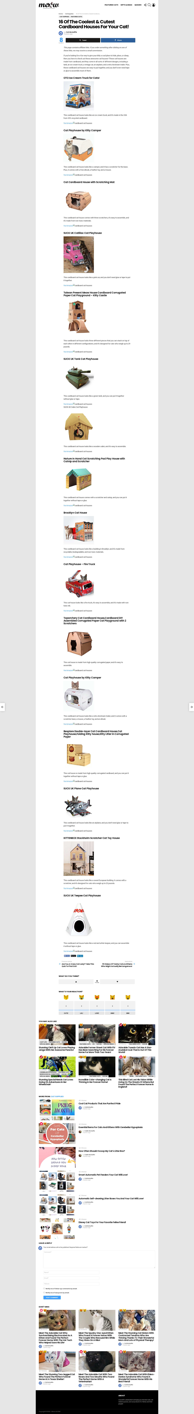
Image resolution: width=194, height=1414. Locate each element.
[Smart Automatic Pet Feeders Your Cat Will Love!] (57, 1181)
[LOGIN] (153, 4)
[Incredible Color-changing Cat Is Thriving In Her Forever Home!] (97, 1067)
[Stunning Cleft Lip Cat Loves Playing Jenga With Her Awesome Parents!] (57, 1034)
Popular (41, 1310)
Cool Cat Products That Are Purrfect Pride (99, 1103)
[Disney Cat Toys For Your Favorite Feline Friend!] (57, 1228)
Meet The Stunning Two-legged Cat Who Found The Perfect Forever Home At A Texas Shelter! (57, 1377)
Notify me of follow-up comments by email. (61, 1289)
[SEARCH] (149, 4)
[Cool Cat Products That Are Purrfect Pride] (57, 1109)
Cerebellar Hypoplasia (48, 1072)
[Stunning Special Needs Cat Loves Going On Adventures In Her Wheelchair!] (57, 1067)
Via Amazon (68, 123)
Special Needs (45, 1044)
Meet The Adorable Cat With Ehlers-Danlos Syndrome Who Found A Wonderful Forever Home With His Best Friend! (136, 1378)
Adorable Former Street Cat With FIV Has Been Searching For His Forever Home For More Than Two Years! (97, 1050)
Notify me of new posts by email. (57, 1293)
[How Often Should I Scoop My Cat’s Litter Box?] (57, 1157)
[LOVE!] (41, 1024)
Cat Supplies (57, 1096)
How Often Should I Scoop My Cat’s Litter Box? (102, 1151)
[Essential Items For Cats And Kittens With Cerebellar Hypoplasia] (57, 1133)
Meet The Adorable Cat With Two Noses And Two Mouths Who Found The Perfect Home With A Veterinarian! (96, 1378)
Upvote (76, 981)
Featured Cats (111, 5)
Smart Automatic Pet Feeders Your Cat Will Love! (103, 1174)
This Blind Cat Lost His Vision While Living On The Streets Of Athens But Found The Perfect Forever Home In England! (136, 1083)
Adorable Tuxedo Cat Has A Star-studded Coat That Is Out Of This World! (135, 1050)
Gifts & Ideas (126, 5)
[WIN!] (84, 1310)
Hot (120, 1057)
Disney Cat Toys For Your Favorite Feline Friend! (102, 1222)
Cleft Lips (43, 1042)
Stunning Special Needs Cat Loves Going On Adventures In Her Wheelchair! (56, 1082)
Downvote (117, 981)
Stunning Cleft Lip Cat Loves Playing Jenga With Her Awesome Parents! (57, 1048)
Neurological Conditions (50, 1074)
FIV (94, 1044)
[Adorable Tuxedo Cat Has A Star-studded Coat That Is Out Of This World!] (136, 1034)
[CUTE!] (44, 1024)
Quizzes (137, 5)
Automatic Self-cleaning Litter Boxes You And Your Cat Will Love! (111, 1198)
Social (64, 1042)
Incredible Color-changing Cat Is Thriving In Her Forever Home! (95, 1081)
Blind (132, 1076)
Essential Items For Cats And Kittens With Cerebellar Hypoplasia (111, 1127)
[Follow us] (145, 4)
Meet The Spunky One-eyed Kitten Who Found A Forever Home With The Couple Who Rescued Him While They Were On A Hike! (97, 1337)
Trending (120, 1024)
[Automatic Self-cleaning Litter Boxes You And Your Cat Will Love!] (57, 1205)
